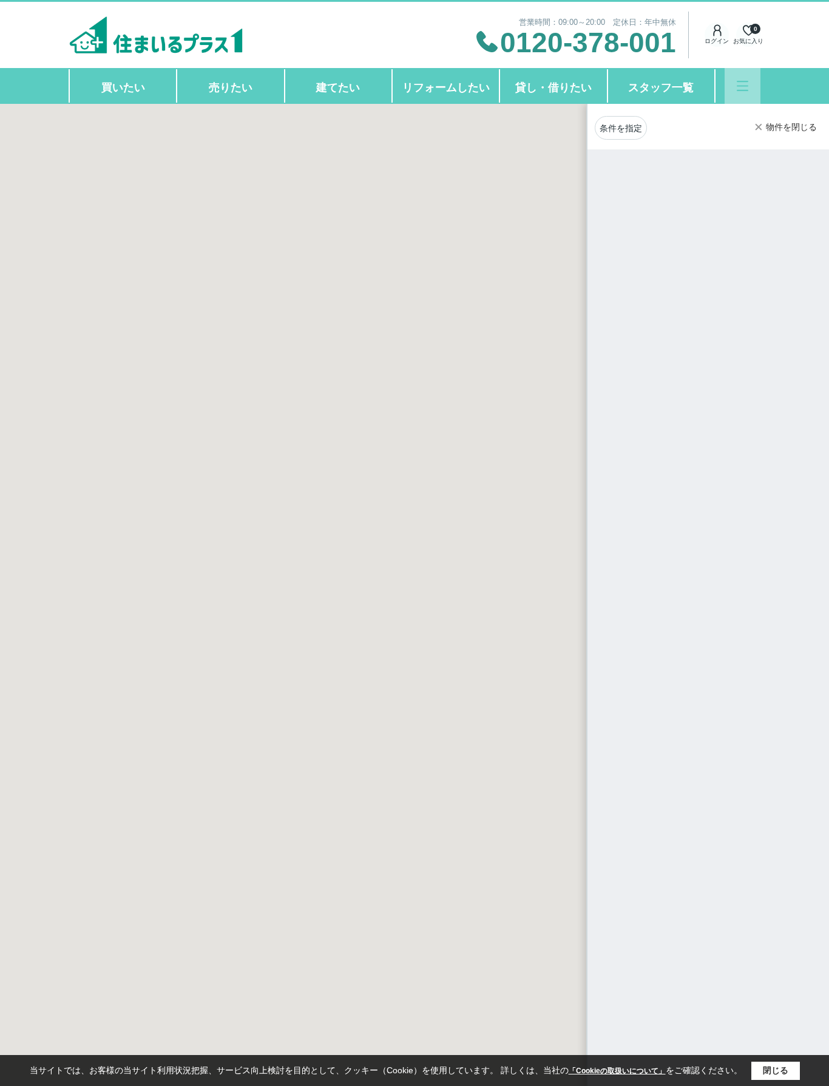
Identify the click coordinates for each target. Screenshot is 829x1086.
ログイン (717, 41)
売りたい (230, 87)
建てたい (338, 87)
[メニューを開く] (742, 86)
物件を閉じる (791, 127)
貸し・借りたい (553, 87)
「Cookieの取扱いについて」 (617, 1071)
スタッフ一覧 (661, 87)
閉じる (775, 1070)
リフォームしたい (446, 87)
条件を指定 (621, 128)
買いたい (123, 87)
